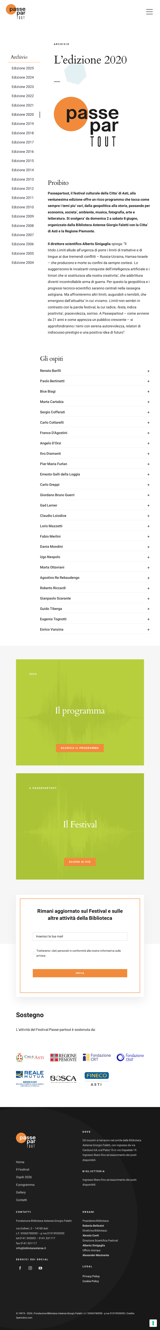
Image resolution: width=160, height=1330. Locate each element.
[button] (95, 371)
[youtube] (40, 1268)
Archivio (19, 57)
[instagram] (30, 1268)
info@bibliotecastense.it (31, 1248)
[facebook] (20, 1268)
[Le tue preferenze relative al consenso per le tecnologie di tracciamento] (153, 1323)
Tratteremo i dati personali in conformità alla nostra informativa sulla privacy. (78, 953)
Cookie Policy (91, 1281)
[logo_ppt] (15, 3)
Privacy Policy (91, 1276)
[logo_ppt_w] (26, 1132)
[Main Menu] (149, 11)
